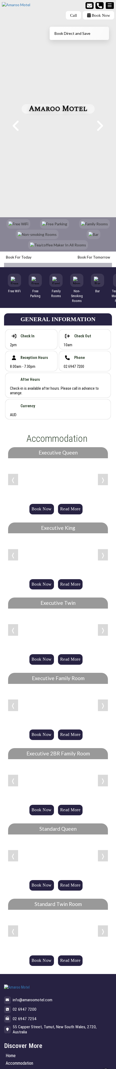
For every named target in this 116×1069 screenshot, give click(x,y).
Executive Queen (58, 452)
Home (11, 1055)
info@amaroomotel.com (32, 999)
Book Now (100, 15)
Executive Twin (58, 603)
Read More (70, 509)
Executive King (58, 528)
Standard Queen (58, 829)
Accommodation (19, 1063)
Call (73, 15)
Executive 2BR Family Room (58, 753)
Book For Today (19, 257)
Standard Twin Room (58, 904)
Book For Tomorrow (94, 257)
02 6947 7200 (24, 1009)
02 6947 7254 (24, 1018)
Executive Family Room (58, 678)
